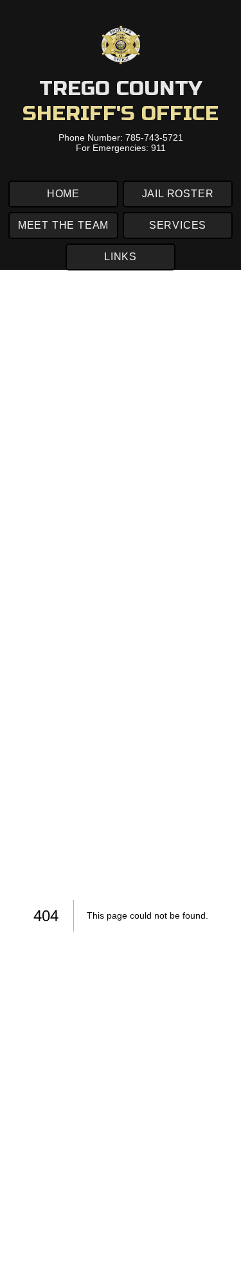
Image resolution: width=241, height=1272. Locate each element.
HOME (63, 193)
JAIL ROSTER (178, 193)
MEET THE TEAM (63, 225)
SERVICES (177, 225)
